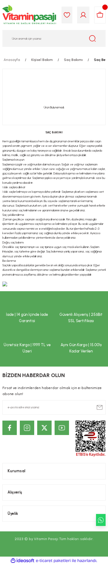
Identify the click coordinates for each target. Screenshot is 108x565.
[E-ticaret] (53, 560)
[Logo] (29, 15)
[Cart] (100, 15)
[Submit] (99, 407)
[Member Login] (83, 15)
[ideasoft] (22, 560)
